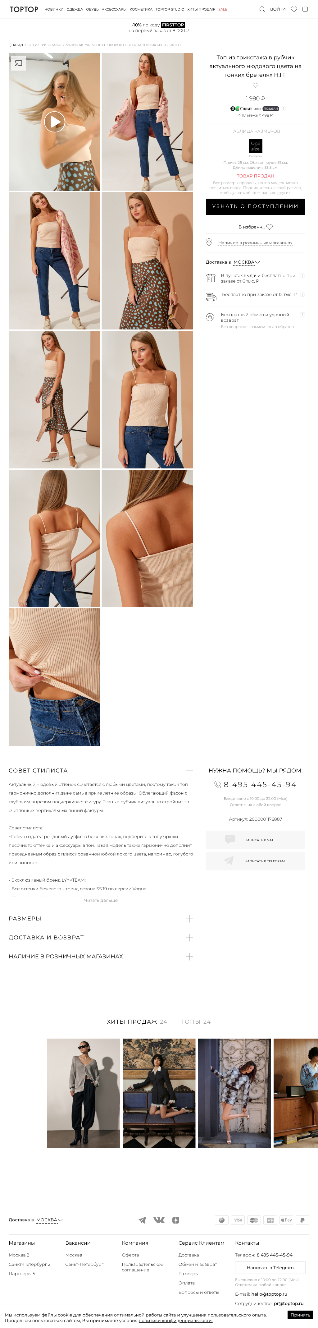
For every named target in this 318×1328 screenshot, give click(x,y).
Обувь (92, 9)
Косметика (141, 9)
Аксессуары (114, 9)
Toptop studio (170, 9)
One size (255, 146)
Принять (300, 1315)
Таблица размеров (255, 131)
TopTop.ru (24, 9)
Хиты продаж (202, 9)
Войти (278, 9)
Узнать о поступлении (255, 207)
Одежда (74, 9)
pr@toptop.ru (289, 1303)
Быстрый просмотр (83, 1134)
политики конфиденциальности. (176, 1320)
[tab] (137, 1025)
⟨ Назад (16, 45)
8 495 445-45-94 (275, 1255)
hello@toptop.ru (270, 1294)
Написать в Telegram (270, 1267)
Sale (222, 9)
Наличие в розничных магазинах (255, 243)
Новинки (53, 9)
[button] (101, 770)
